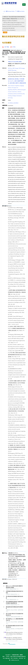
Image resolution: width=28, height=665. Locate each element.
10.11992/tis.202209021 (13, 103)
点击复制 (5, 32)
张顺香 (20, 61)
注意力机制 (12, 83)
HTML (14, 47)
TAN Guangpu (22, 68)
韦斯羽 (9, 61)
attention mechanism (17, 93)
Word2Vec (12, 81)
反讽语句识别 (11, 79)
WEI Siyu (10, 68)
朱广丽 (13, 61)
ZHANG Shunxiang (12, 70)
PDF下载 (6, 47)
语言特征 (17, 79)
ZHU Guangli (15, 68)
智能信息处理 (23, 83)
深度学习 (17, 83)
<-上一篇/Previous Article (9, 11)
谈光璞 (16, 61)
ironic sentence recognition (14, 85)
